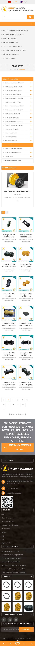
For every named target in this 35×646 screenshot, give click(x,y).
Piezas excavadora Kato (12, 118)
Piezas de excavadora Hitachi (13, 91)
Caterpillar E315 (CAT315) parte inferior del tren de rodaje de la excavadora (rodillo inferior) (9, 354)
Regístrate (26, 629)
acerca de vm (5, 529)
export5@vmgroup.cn (14, 493)
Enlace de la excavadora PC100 (11, 558)
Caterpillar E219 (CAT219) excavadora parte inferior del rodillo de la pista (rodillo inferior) (9, 295)
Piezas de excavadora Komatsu (14, 87)
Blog (2, 536)
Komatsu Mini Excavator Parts (23, 639)
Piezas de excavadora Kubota (13, 121)
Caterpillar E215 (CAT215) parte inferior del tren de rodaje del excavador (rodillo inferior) (26, 265)
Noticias (4, 532)
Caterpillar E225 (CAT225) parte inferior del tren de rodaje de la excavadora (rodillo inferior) (26, 295)
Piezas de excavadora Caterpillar (14, 83)
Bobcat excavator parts (11, 129)
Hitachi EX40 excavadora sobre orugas (13, 566)
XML (2, 539)
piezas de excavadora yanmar (13, 125)
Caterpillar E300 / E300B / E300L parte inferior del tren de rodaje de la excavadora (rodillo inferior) (9, 324)
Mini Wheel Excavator (11, 141)
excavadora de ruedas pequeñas (12, 555)
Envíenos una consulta (17, 642)
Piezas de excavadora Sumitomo (14, 106)
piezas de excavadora (10, 79)
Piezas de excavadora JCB (12, 114)
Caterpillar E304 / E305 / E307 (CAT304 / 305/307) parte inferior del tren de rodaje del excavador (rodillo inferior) (26, 324)
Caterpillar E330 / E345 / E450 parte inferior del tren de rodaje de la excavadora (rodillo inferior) (26, 383)
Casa (14, 70)
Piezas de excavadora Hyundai (14, 98)
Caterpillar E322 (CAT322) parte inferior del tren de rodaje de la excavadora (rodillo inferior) (26, 354)
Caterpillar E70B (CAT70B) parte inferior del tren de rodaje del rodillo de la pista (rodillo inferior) (9, 236)
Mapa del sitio (5, 543)
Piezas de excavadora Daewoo (14, 110)
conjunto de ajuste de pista (10, 551)
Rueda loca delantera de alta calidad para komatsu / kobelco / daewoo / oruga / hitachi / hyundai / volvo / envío (17, 191)
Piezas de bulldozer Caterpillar (13, 149)
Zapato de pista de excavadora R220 (13, 569)
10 (23, 405)
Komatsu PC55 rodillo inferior (10, 562)
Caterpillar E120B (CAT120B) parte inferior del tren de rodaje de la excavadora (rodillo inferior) (26, 236)
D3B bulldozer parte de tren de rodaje (13, 573)
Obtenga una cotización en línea (20, 447)
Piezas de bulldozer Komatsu (13, 153)
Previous (2, 186)
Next (32, 186)
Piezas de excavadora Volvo (13, 102)
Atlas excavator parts (11, 137)
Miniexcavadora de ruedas (12, 161)
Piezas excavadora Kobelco (13, 94)
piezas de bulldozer (9, 145)
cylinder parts (9, 156)
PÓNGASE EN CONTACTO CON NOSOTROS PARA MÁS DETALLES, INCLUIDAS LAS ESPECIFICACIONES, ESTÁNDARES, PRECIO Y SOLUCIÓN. (17, 432)
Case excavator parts (11, 133)
